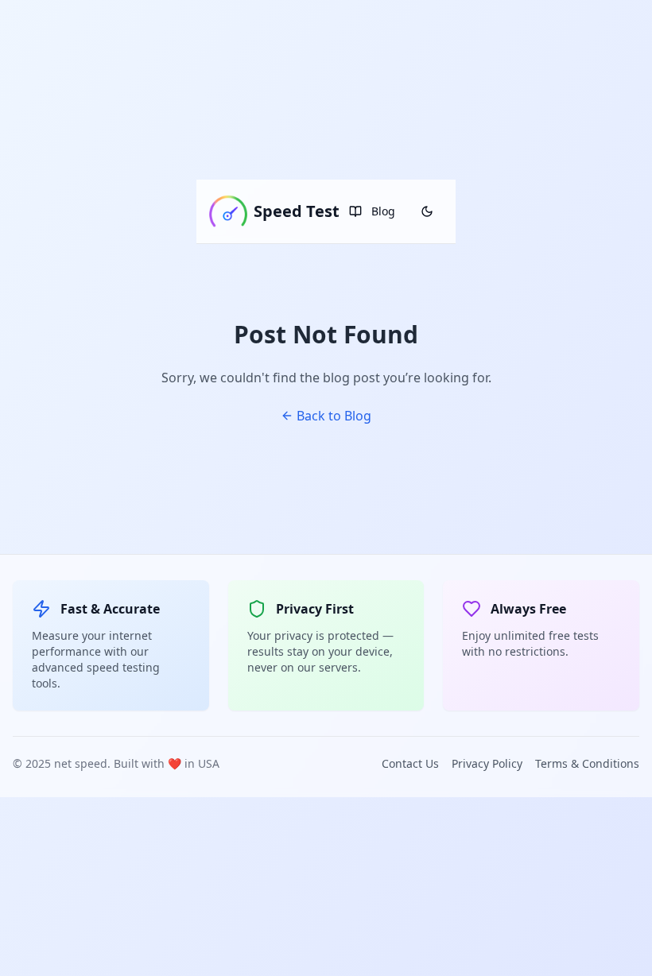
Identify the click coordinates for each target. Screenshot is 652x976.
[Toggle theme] (427, 211)
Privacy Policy (487, 763)
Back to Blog (334, 415)
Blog (383, 211)
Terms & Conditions (587, 763)
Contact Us (410, 763)
